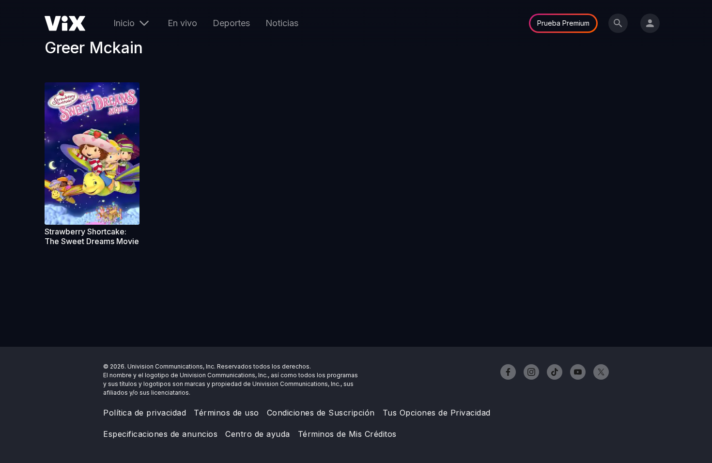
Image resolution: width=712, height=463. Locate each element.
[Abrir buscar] (618, 23)
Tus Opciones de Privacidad (437, 412)
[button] (92, 153)
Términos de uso (226, 412)
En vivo (182, 23)
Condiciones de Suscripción (321, 412)
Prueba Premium (563, 23)
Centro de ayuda (257, 434)
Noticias (281, 23)
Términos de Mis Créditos (347, 434)
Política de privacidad (144, 412)
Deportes (231, 23)
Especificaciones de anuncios (160, 434)
